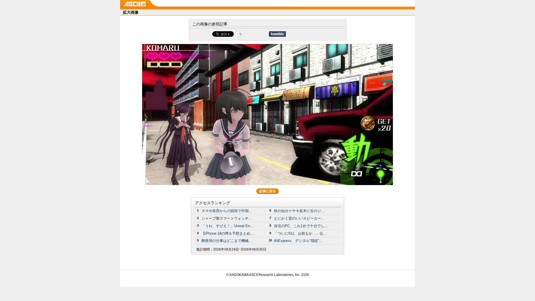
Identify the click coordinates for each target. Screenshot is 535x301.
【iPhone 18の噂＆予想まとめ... (227, 233)
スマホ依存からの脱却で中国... (226, 211)
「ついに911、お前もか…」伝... (300, 233)
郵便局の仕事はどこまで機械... (226, 241)
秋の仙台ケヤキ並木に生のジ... (299, 211)
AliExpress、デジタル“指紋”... (298, 241)
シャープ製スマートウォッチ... (226, 218)
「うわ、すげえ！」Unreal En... (227, 226)
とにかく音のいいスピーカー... (299, 218)
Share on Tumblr (277, 34)
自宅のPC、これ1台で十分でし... (301, 226)
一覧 (239, 34)
